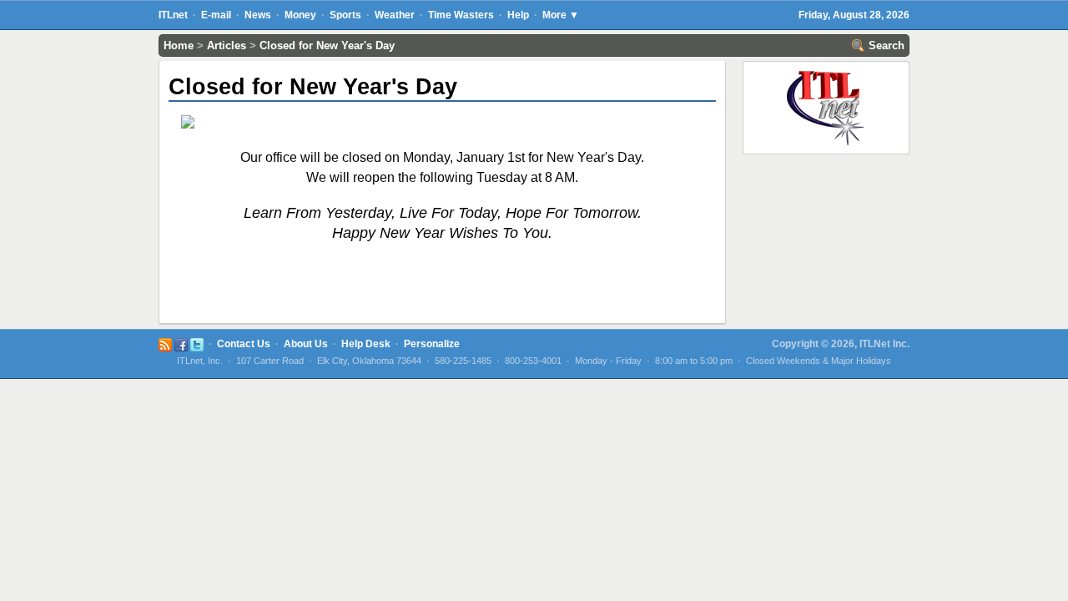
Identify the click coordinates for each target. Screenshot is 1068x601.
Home (179, 45)
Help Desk (365, 344)
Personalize (432, 344)
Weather (395, 15)
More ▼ (560, 15)
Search (884, 45)
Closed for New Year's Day (327, 45)
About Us (306, 344)
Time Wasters (461, 15)
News (257, 15)
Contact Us (243, 344)
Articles (226, 45)
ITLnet (173, 15)
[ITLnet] (826, 71)
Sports (345, 15)
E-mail (216, 15)
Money (300, 15)
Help (518, 15)
